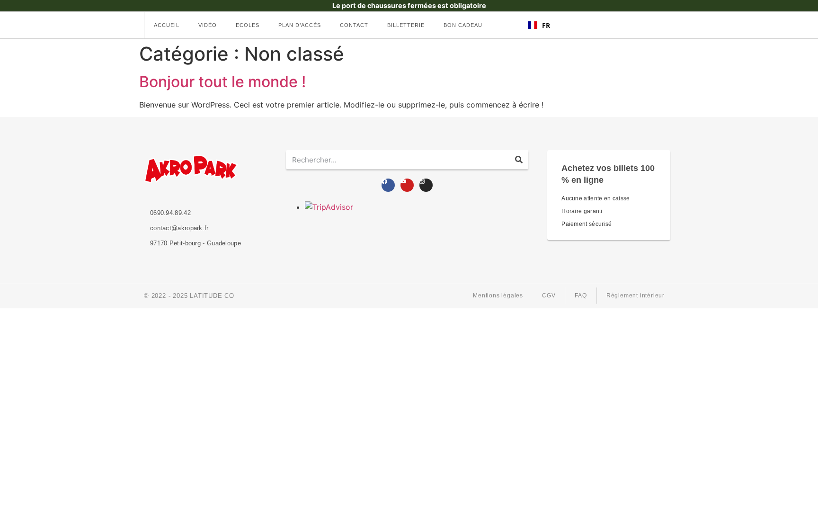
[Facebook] (388, 185)
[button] (539, 25)
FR (546, 25)
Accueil (166, 25)
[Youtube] (407, 185)
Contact (354, 25)
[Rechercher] (518, 159)
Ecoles (247, 25)
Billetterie (406, 25)
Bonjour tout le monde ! (222, 81)
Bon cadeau (463, 25)
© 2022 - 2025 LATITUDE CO (189, 295)
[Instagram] (426, 185)
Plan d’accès (299, 25)
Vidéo (207, 25)
